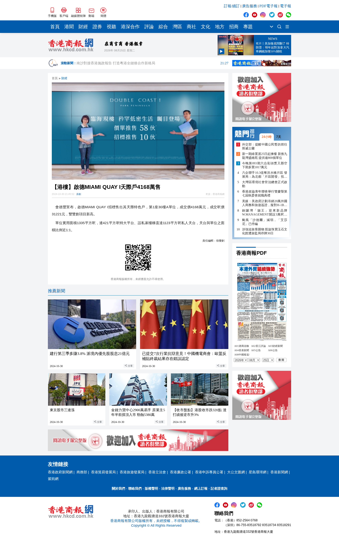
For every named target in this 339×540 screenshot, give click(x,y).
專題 (248, 26)
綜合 (163, 26)
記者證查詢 (219, 488)
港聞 (69, 26)
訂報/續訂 (232, 6)
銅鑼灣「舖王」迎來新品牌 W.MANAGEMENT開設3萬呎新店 (264, 212)
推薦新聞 (56, 290)
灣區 (177, 26)
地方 (219, 26)
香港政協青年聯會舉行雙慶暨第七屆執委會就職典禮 (264, 193)
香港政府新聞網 (60, 472)
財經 (83, 26)
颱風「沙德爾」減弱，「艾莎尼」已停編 (264, 221)
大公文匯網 (236, 472)
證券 (97, 26)
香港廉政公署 (180, 472)
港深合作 (130, 26)
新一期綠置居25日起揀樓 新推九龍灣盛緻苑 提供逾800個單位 (264, 155)
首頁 (55, 26)
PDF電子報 (268, 6)
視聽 (111, 26)
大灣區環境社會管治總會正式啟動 (264, 184)
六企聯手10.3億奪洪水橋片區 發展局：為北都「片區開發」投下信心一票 (264, 175)
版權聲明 (151, 488)
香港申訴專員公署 (209, 472)
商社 (191, 26)
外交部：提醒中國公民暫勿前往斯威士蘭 (264, 146)
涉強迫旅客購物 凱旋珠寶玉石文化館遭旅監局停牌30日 (264, 231)
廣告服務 (249, 6)
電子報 (285, 6)
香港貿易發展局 (103, 472)
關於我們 (118, 488)
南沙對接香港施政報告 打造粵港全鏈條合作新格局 (152, 63)
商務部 (82, 472)
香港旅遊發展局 (132, 472)
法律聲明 (168, 488)
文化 (205, 26)
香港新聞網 (279, 472)
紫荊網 (53, 479)
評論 (149, 26)
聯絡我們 (135, 488)
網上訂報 (201, 488)
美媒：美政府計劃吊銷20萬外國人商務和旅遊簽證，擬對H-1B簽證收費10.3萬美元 (264, 203)
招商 (234, 26)
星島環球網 (257, 472)
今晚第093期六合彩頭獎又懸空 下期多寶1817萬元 (264, 165)
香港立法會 (157, 472)
